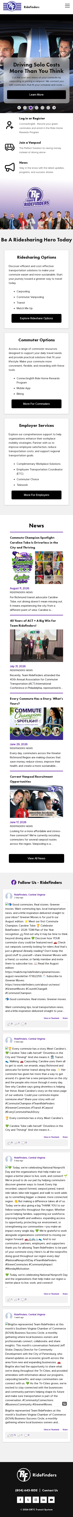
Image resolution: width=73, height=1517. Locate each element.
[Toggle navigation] (66, 6)
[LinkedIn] (43, 1500)
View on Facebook (52, 1018)
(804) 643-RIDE (26, 1490)
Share (65, 1018)
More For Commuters (36, 404)
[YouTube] (51, 1500)
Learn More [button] (36, 94)
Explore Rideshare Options (36, 318)
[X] (28, 1500)
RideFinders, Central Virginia (29, 894)
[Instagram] (36, 1500)
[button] (19, 107)
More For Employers (36, 495)
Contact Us (50, 1490)
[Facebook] (20, 1500)
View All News (36, 858)
